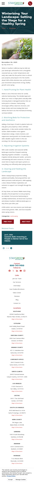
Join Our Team (17, 278)
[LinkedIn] (17, 271)
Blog (17, 300)
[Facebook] (10, 271)
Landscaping (14, 216)
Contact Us (17, 303)
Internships (16, 285)
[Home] (16, 3)
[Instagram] (24, 271)
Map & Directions (17, 319)
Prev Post (8, 222)
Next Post (26, 222)
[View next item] (11, 248)
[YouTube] (21, 271)
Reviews (17, 296)
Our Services (17, 282)
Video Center (17, 293)
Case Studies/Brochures (16, 289)
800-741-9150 (17, 265)
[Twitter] (13, 271)
